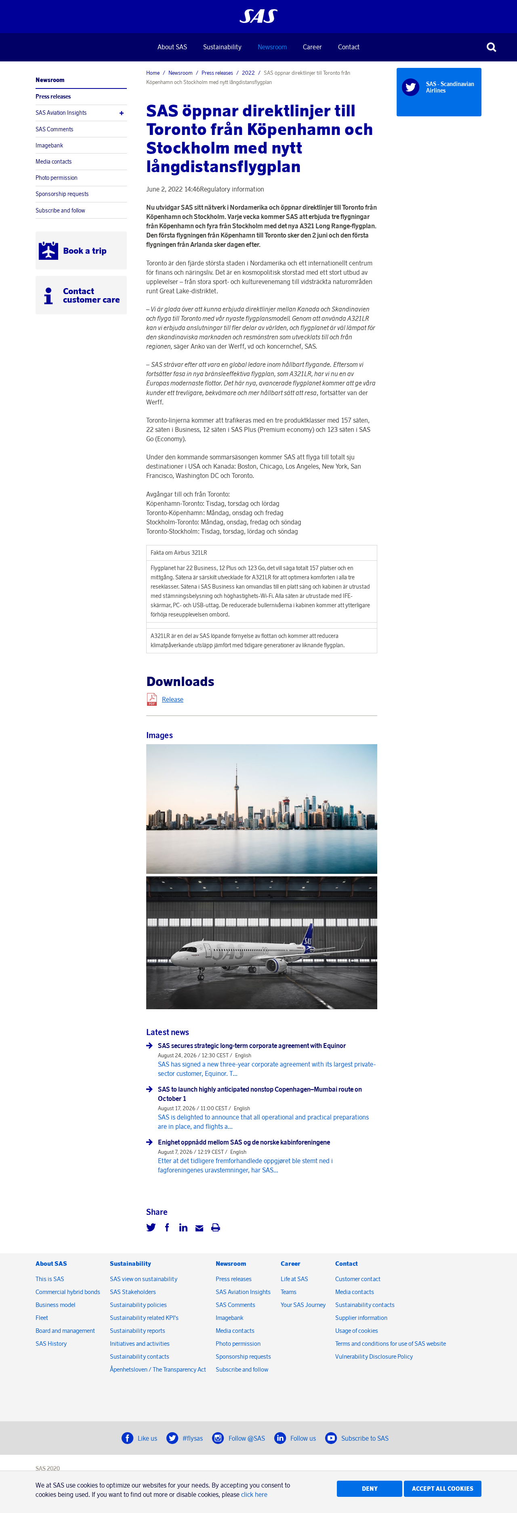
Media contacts (54, 161)
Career (312, 47)
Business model (56, 1305)
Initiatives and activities (140, 1343)
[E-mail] (199, 1228)
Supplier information (361, 1318)
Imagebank (49, 145)
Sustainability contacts (139, 1356)
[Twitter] (151, 1228)
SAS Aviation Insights (61, 112)
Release (172, 699)
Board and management (65, 1330)
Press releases (53, 96)
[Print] (216, 1228)
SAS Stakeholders (133, 1292)
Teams (288, 1292)
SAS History (51, 1343)
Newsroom (272, 47)
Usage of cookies (356, 1330)
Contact (348, 47)
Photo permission (57, 177)
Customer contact (357, 1279)
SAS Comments (55, 129)
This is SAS (50, 1279)
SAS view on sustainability (143, 1279)
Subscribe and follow (60, 210)
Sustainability (222, 47)
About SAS (172, 47)
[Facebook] (167, 1228)
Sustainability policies (138, 1305)
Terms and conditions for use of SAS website (390, 1343)
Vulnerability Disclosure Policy (374, 1356)
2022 (248, 72)
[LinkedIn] (183, 1228)
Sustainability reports (137, 1330)
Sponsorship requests (62, 194)
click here (254, 1494)
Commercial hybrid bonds (68, 1292)
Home (153, 72)
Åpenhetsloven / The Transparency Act (158, 1369)
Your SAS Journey (303, 1305)
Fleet (42, 1318)
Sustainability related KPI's (144, 1318)
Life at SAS (294, 1279)
